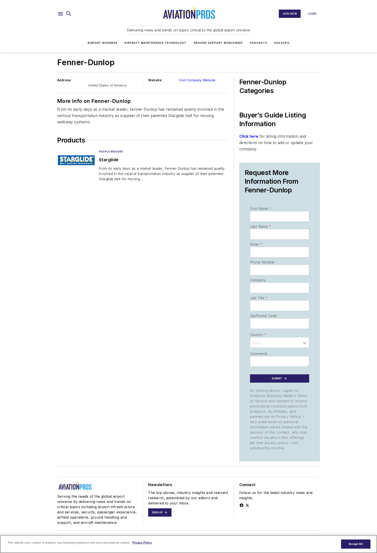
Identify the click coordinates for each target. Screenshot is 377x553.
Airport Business (102, 42)
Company (258, 280)
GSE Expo (282, 42)
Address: (64, 80)
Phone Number (262, 262)
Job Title (259, 298)
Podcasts (258, 42)
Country (258, 334)
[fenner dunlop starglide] (76, 160)
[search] (68, 13)
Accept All (356, 544)
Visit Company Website (197, 80)
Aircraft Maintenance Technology (155, 42)
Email (256, 244)
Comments (259, 353)
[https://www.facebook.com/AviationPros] (241, 505)
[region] (188, 544)
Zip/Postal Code (263, 316)
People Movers (111, 151)
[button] (60, 13)
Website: (155, 80)
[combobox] (279, 342)
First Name (260, 208)
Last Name (260, 226)
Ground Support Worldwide (218, 42)
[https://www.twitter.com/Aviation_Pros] (247, 505)
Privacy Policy (142, 542)
